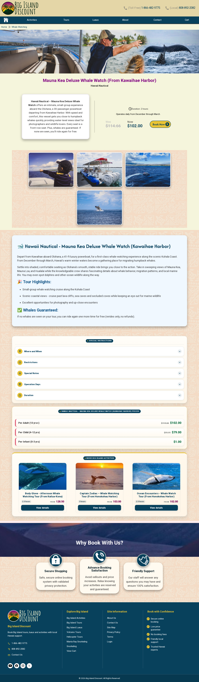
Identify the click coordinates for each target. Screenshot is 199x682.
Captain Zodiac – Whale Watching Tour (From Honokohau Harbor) (99, 495)
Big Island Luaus (74, 627)
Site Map (111, 627)
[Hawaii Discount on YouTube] (10, 665)
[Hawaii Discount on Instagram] (22, 665)
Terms (110, 637)
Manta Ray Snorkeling (77, 641)
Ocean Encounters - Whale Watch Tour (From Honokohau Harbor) (156, 495)
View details (42, 508)
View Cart (71, 651)
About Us (111, 618)
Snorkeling (72, 646)
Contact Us (112, 622)
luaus (96, 20)
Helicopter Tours (75, 637)
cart (187, 20)
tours (66, 20)
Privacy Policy (113, 632)
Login (109, 641)
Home (4, 27)
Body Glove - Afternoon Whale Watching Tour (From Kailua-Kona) (42, 495)
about (125, 20)
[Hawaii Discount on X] (29, 665)
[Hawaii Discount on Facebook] (16, 665)
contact (157, 20)
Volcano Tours (74, 632)
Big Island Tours (74, 622)
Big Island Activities (76, 618)
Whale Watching (19, 27)
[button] (99, 423)
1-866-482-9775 (150, 7)
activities (32, 20)
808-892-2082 (187, 7)
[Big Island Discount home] (20, 8)
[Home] (6, 20)
